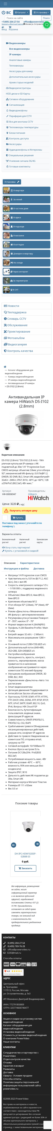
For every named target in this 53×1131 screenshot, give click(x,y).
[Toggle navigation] (5, 4)
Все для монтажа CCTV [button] (21, 121)
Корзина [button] (13, 29)
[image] (26, 425)
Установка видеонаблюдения (19, 1031)
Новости (13, 306)
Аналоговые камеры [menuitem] (20, 60)
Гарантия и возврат (13, 1065)
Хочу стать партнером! (17, 547)
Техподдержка (16, 312)
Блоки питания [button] (17, 132)
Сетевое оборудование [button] (21, 99)
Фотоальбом (16, 338)
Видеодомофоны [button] (18, 110)
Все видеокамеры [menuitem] (19, 48)
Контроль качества (20, 351)
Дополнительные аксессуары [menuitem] (24, 76)
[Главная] (5, 366)
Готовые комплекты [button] (19, 166)
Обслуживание (17, 325)
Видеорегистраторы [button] (20, 88)
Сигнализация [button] (16, 104)
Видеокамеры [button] (17, 43)
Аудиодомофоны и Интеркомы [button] (25, 149)
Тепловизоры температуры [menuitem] (23, 127)
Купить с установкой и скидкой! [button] (21, 550)
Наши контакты (11, 1041)
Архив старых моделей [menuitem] (21, 82)
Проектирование (18, 331)
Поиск (46, 18)
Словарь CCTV (16, 319)
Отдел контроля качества (16, 1059)
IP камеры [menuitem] (15, 54)
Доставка (8, 1072)
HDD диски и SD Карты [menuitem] (18, 93)
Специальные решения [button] (21, 155)
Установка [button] (41, 12)
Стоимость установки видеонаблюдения (25, 1035)
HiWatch (32, 494)
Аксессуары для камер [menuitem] (21, 71)
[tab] (10, 563)
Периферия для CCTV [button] (20, 116)
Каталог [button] (21, 12)
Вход (4, 29)
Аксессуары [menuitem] (15, 144)
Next (38, 845)
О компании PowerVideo (16, 1038)
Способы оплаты (12, 1078)
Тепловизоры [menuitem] (16, 65)
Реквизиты (9, 1069)
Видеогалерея (17, 344)
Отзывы (7, 1062)
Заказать (26, 868)
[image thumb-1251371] (7, 446)
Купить (19, 517)
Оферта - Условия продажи (17, 1075)
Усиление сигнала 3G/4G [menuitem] (22, 160)
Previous (12, 843)
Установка (10, 181)
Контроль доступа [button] (19, 138)
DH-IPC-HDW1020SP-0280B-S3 (25, 855)
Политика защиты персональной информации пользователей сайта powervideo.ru (22, 1085)
